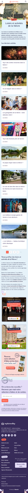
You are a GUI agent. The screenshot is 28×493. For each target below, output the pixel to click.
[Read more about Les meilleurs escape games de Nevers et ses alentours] (14, 211)
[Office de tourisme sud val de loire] (14, 349)
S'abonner (4, 401)
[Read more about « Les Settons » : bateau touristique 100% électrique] (14, 237)
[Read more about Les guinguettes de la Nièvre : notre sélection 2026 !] (14, 108)
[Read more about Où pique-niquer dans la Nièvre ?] (14, 157)
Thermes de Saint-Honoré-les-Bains (10, 274)
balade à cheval (17, 279)
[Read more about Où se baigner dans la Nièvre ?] (14, 83)
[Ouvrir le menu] (2, 1)
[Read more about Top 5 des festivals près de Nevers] (14, 133)
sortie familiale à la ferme (16, 281)
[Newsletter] (14, 376)
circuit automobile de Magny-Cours (16, 286)
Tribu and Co (16, 489)
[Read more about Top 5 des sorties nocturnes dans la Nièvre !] (14, 58)
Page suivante (21, 252)
